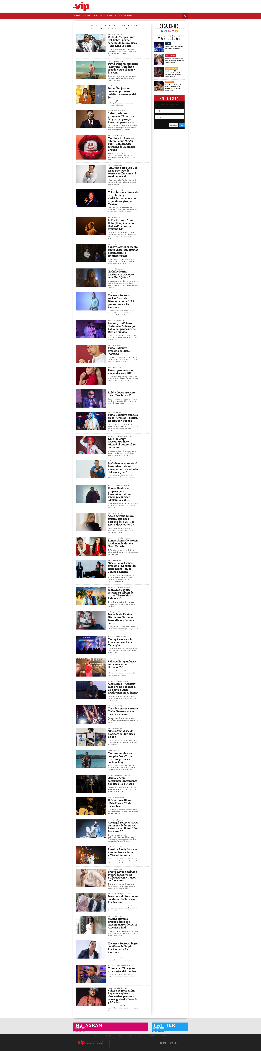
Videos (103, 16)
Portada (77, 16)
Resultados (173, 125)
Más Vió (110, 16)
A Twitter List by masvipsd (159, 1031)
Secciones (86, 16)
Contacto (128, 16)
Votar (181, 125)
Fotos (96, 16)
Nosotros (118, 16)
